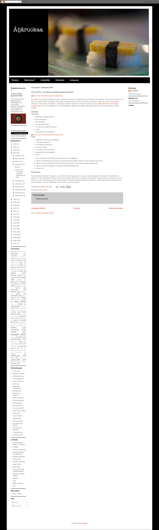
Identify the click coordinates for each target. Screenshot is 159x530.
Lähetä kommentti (42, 199)
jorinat (13, 275)
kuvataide (17, 299)
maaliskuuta (19, 190)
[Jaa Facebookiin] (68, 187)
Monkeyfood (17, 391)
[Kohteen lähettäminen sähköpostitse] (61, 187)
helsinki (21, 266)
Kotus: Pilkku (17, 494)
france (21, 262)
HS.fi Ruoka (17, 459)
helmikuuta (19, 193)
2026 (15, 144)
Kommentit (17, 506)
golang (21, 264)
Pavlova (17, 167)
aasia (22, 251)
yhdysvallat (15, 360)
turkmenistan (18, 352)
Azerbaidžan (14, 256)
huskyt (22, 267)
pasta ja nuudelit (19, 320)
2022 (15, 199)
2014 (15, 223)
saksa (12, 341)
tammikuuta (19, 195)
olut (20, 316)
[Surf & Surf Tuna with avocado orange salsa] (47, 96)
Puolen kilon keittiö (19, 410)
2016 (15, 217)
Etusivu (15, 80)
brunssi (13, 258)
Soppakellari (17, 418)
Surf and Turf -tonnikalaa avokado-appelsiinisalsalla (20, 173)
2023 (15, 153)
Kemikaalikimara (18, 379)
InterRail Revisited (19, 462)
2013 (15, 226)
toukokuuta (19, 184)
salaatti (20, 341)
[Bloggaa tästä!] (63, 187)
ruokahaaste (16, 339)
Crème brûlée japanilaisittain (17, 95)
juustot (19, 280)
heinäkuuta (19, 164)
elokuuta (18, 161)
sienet (21, 343)
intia (25, 269)
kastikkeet (14, 290)
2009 (15, 238)
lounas (22, 306)
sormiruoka (21, 345)
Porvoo (13, 325)
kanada (24, 286)
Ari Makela (134, 91)
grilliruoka (13, 266)
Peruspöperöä (17, 403)
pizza (14, 324)
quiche (21, 325)
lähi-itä (13, 308)
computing (21, 258)
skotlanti (13, 345)
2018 (15, 211)
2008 (15, 241)
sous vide (13, 346)
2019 (15, 208)
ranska (13, 327)
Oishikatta (59, 80)
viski (21, 358)
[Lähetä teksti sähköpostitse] (57, 187)
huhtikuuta (19, 187)
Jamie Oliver (17, 464)
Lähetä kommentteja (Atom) (44, 213)
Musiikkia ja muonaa (17, 394)
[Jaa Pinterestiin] (70, 187)
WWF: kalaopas (18, 483)
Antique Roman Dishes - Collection (19, 443)
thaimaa (13, 350)
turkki (24, 350)
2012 (15, 229)
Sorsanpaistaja (18, 421)
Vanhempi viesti (115, 208)
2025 (15, 147)
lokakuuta (18, 155)
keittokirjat (14, 295)
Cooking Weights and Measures (18, 453)
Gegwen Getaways (19, 456)
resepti (13, 332)
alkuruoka (14, 255)
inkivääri (19, 269)
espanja (13, 262)
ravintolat (14, 330)
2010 (15, 235)
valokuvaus (15, 356)
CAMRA (15, 447)
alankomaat (14, 253)
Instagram (74, 80)
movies (21, 310)
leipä (24, 299)
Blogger (84, 523)
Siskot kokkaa (17, 416)
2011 (15, 232)
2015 (15, 220)
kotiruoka (14, 297)
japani (13, 273)
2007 (15, 243)
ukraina (13, 354)
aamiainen (14, 251)
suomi (21, 346)
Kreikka (23, 297)
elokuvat (20, 260)
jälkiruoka (17, 283)
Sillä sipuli (16, 413)
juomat (15, 277)
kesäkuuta (19, 181)
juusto (23, 277)
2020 (15, 205)
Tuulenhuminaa (18, 432)
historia (13, 267)
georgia (13, 264)
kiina (23, 295)
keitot (18, 294)
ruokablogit (19, 337)
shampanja (14, 343)
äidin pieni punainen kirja (17, 361)
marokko (21, 308)
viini (12, 358)
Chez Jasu (16, 371)
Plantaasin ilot (17, 405)
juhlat (24, 275)
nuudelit (15, 316)
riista (12, 337)
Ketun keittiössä (18, 381)
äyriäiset (14, 363)
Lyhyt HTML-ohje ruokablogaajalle (18, 470)
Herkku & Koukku (19, 373)
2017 (15, 214)
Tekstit (16, 502)
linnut (12, 304)
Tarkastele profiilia (134, 94)
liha (17, 301)
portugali (21, 324)
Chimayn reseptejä (19, 449)
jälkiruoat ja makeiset (18, 282)
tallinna (13, 348)
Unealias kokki (18, 435)
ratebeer (15, 478)
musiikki (13, 312)
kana (17, 286)
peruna (16, 322)
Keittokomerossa (18, 376)
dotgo (12, 260)
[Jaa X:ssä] (65, 187)
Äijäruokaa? (29, 80)
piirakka (24, 322)
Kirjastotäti (16, 467)
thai (22, 348)
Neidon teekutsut (18, 398)
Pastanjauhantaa (18, 400)
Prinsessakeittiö (18, 408)
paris (18, 318)
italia (21, 271)
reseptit (15, 334)
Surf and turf (35, 99)
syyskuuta (19, 158)
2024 (15, 150)
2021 (15, 202)
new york (23, 314)
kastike (17, 288)
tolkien (19, 350)
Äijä (14, 486)
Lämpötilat (45, 80)
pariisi (13, 318)
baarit (22, 256)
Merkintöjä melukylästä (17, 387)
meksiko (13, 310)
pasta (24, 318)
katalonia (23, 292)
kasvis (45, 190)
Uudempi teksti (38, 208)
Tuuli (14, 481)
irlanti (14, 271)
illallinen (13, 269)
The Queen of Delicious (17, 429)
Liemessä (16, 384)
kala (40, 190)
